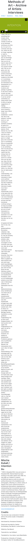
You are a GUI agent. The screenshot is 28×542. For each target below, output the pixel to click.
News (16, 16)
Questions (10, 16)
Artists (3, 16)
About (21, 16)
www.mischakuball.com (7, 509)
